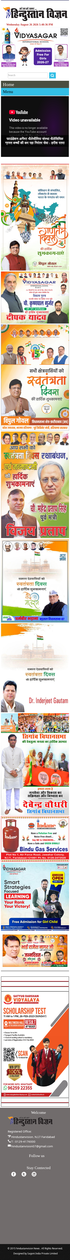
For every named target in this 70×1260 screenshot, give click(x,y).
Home (8, 84)
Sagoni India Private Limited (42, 1253)
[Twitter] (24, 1174)
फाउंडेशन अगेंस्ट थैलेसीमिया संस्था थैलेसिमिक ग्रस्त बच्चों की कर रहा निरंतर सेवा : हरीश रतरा (35, 141)
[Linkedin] (34, 1174)
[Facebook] (13, 1174)
